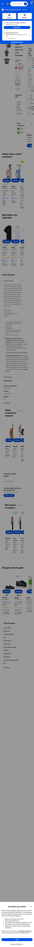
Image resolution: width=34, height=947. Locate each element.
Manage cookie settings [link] (16, 944)
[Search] (25, 3)
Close (17, 939)
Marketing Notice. (25, 931)
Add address (17, 27)
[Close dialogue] (31, 906)
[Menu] (2, 3)
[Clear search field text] (23, 3)
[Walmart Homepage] (7, 3)
